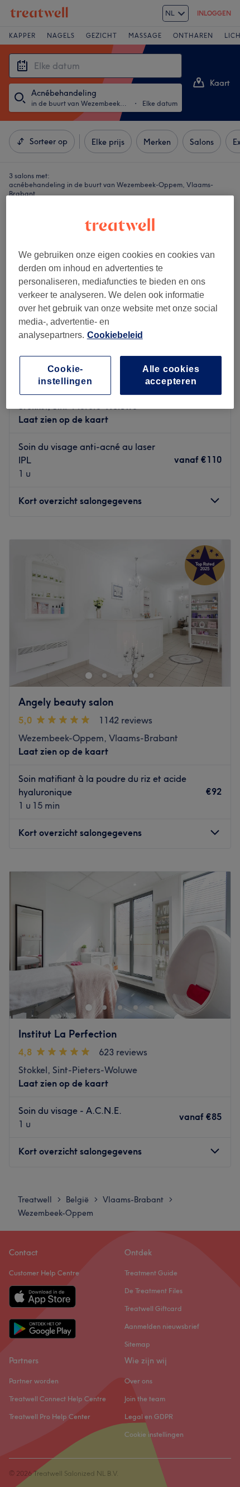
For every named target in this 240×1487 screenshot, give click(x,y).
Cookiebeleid (115, 335)
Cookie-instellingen (65, 375)
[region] (120, 302)
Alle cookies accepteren (171, 375)
